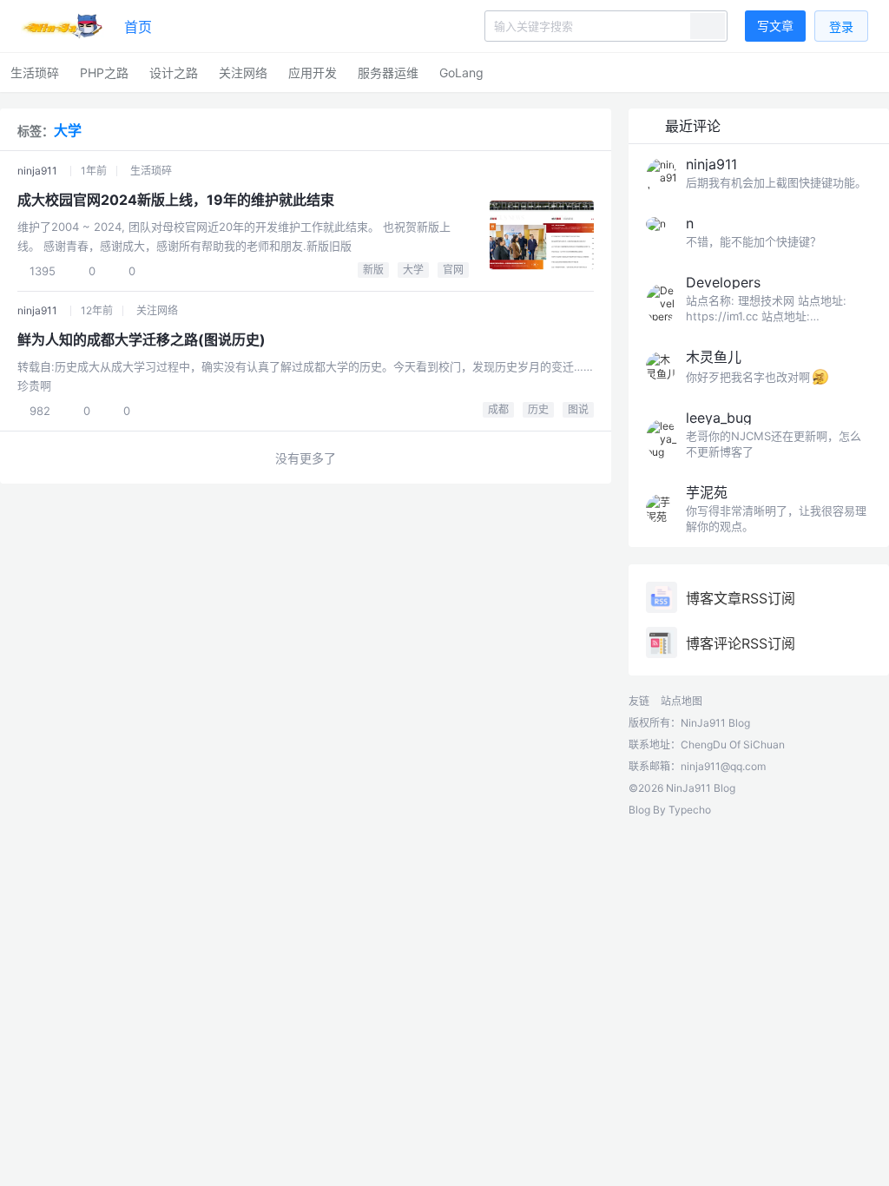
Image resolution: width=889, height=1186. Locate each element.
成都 (498, 409)
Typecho (689, 809)
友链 (639, 701)
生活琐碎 (34, 72)
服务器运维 (388, 72)
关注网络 (243, 72)
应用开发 (312, 72)
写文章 (775, 25)
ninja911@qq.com (723, 766)
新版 (373, 269)
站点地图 (681, 701)
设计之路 (173, 72)
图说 (578, 409)
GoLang (461, 72)
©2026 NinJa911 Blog (682, 787)
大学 (413, 269)
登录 (841, 26)
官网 (453, 269)
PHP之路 (104, 72)
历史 (538, 409)
